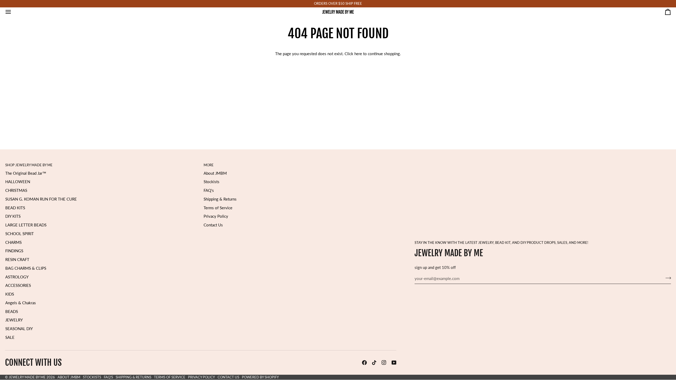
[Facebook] (364, 362)
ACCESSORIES (18, 285)
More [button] (209, 165)
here (358, 53)
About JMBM (215, 173)
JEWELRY (14, 320)
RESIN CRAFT (17, 259)
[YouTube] (394, 362)
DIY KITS (13, 216)
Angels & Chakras (20, 303)
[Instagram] (384, 362)
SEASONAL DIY (19, 328)
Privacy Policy (216, 216)
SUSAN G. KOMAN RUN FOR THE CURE (41, 199)
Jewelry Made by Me (27, 377)
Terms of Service (218, 208)
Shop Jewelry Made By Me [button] (29, 165)
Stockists (211, 181)
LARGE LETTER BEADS (25, 225)
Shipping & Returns (220, 199)
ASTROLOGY (17, 277)
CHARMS (13, 242)
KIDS (9, 294)
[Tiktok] (374, 362)
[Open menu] (13, 11)
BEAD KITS (15, 208)
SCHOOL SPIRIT (19, 233)
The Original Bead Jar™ (25, 173)
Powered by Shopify (260, 377)
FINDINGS (14, 251)
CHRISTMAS (16, 190)
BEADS (11, 311)
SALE (10, 337)
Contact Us (213, 225)
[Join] (666, 278)
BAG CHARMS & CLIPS (25, 268)
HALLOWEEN (17, 181)
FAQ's (209, 190)
